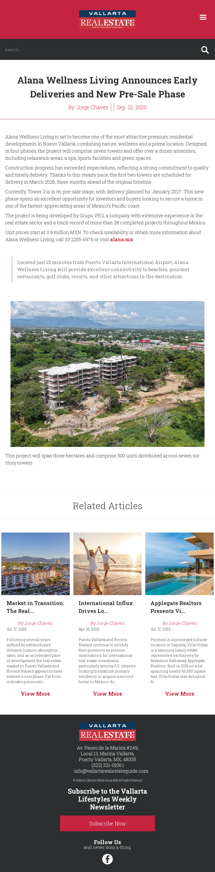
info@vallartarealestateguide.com (111, 771)
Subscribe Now (107, 823)
